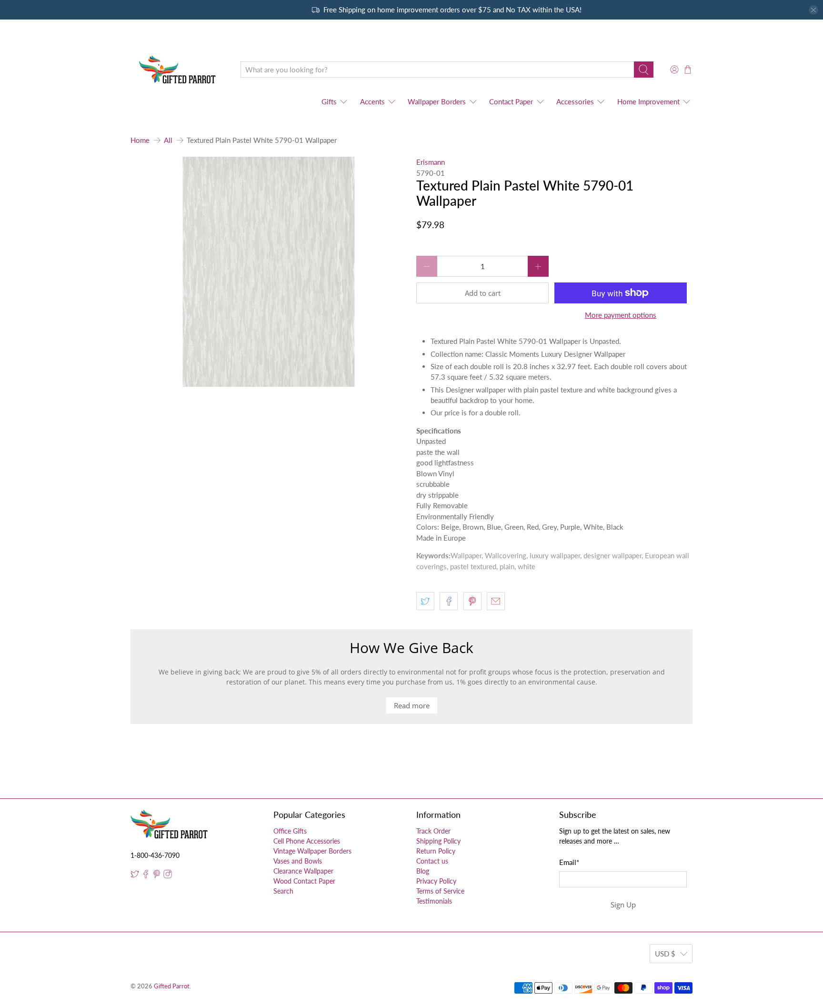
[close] (813, 10)
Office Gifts (290, 831)
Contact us (432, 861)
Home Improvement (648, 101)
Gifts (329, 101)
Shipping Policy (438, 841)
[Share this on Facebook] (449, 601)
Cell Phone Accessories (306, 841)
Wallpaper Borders (437, 101)
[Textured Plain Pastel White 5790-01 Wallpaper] (268, 272)
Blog (422, 871)
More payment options (620, 315)
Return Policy (435, 851)
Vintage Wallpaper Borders (312, 851)
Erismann (430, 162)
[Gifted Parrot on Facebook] (145, 876)
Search (283, 891)
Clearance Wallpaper (303, 871)
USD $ (665, 953)
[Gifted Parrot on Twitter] (134, 876)
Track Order (433, 831)
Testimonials (434, 901)
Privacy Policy (436, 881)
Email (569, 862)
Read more (412, 705)
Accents (372, 101)
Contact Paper (511, 101)
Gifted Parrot (172, 986)
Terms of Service (440, 891)
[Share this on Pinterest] (472, 601)
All (168, 140)
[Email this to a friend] (496, 601)
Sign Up (623, 904)
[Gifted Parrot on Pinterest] (156, 876)
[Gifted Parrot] (178, 70)
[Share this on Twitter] (425, 601)
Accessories (575, 101)
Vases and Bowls (297, 861)
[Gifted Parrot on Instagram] (167, 876)
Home (140, 140)
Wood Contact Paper (304, 881)
